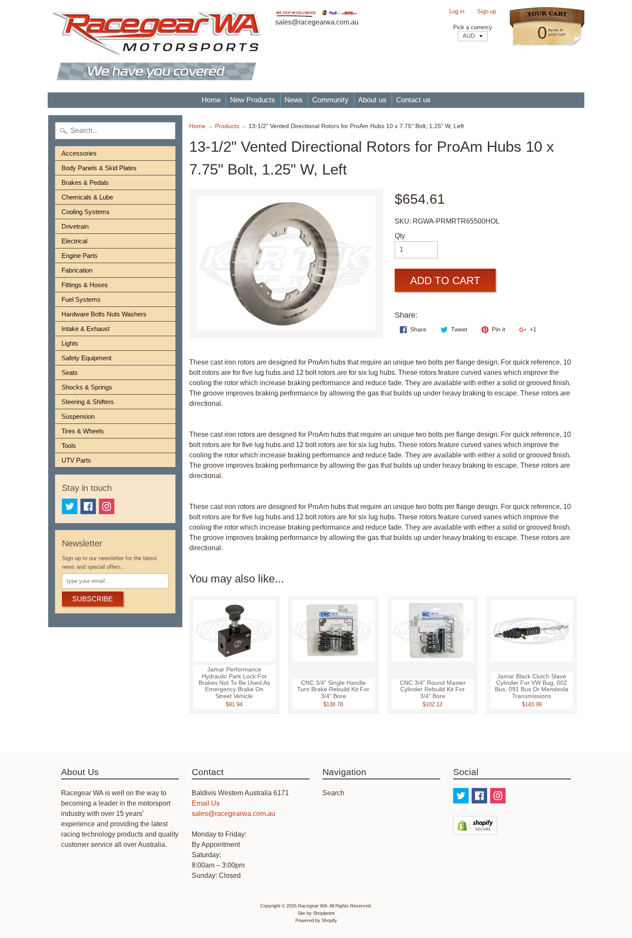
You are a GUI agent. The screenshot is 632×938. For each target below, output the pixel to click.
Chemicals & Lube (87, 197)
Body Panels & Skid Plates (99, 168)
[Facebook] (88, 506)
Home (211, 100)
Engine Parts (79, 255)
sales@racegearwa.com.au (233, 813)
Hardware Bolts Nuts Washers (104, 314)
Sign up (486, 12)
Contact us (413, 100)
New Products (252, 100)
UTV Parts (76, 460)
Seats (69, 372)
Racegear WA (312, 905)
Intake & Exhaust (85, 328)
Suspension (78, 416)
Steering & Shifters (87, 401)
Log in (456, 12)
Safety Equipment (86, 358)
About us (372, 100)
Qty (400, 235)
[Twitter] (69, 506)
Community (330, 100)
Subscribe (92, 599)
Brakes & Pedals (85, 182)
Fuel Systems (81, 299)
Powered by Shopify (316, 920)
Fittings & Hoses (84, 284)
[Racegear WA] (156, 46)
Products (227, 126)
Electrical (74, 241)
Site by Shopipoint (316, 913)
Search (333, 793)
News (294, 100)
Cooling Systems (85, 211)
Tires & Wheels (82, 431)
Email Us (206, 803)
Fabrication (76, 270)
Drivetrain (75, 226)
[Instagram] (106, 506)
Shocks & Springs (86, 387)
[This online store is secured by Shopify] (475, 829)
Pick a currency (472, 27)
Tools (68, 445)
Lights (69, 343)
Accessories (79, 153)
